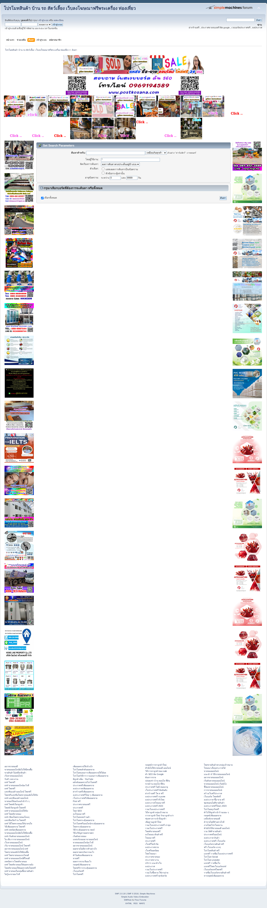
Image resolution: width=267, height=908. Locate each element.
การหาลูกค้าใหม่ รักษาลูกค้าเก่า (159, 815)
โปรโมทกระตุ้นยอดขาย (83, 820)
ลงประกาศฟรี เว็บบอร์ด (214, 841)
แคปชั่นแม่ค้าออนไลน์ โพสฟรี (17, 791)
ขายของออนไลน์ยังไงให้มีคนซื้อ (18, 769)
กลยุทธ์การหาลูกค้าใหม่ (156, 765)
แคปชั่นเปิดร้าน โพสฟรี (15, 820)
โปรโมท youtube (212, 860)
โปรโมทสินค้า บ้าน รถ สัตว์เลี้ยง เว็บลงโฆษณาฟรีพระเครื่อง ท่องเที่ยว (70, 8)
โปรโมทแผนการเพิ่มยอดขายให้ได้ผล (89, 772)
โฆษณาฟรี (150, 838)
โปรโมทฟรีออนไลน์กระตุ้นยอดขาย (88, 823)
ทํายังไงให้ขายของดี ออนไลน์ (158, 768)
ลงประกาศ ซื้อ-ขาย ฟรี (214, 799)
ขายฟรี (76, 858)
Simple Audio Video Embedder (135, 897)
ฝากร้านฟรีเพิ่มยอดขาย (83, 791)
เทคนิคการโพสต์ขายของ (15, 861)
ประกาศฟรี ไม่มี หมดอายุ (156, 787)
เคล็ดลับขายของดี (212, 818)
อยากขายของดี (11, 766)
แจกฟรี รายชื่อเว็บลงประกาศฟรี (218, 853)
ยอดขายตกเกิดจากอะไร (83, 852)
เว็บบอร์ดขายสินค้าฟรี (214, 844)
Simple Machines (147, 894)
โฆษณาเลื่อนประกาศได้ (215, 768)
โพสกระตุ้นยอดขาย (81, 826)
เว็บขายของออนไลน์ (13, 842)
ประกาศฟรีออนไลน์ (212, 834)
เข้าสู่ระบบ (43, 20)
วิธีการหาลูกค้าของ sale (156, 771)
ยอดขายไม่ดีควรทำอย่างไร (85, 849)
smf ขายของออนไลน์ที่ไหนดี (17, 858)
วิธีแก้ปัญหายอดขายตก (83, 833)
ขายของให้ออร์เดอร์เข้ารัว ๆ (17, 801)
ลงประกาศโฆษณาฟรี (155, 803)
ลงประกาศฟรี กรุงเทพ (155, 796)
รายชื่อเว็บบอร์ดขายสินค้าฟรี (217, 872)
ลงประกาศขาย (152, 847)
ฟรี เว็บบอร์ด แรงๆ (212, 847)
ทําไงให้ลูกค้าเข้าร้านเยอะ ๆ (216, 812)
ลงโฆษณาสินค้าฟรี (154, 834)
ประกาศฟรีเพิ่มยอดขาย (83, 785)
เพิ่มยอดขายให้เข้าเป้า (83, 766)
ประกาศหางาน (152, 860)
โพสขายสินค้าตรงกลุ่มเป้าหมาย (218, 765)
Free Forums (140, 900)
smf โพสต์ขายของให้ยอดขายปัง (18, 864)
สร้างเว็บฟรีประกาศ (213, 793)
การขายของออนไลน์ (213, 790)
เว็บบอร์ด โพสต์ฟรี (212, 796)
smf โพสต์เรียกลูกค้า (13, 804)
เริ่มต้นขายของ (79, 836)
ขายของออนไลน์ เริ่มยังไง (215, 784)
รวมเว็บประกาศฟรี (153, 828)
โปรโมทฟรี (78, 874)
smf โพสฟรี (9, 782)
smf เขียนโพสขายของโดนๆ (17, 817)
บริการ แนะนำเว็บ (153, 863)
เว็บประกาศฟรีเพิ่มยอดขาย (85, 798)
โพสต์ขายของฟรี (152, 831)
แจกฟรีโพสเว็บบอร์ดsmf (215, 866)
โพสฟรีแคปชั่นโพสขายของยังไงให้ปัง (21, 795)
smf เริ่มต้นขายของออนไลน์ (16, 836)
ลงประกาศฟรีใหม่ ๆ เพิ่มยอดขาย (87, 795)
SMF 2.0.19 (120, 894)
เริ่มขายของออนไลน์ (13, 776)
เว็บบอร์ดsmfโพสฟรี (213, 869)
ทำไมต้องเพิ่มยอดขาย (82, 855)
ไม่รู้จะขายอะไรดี (12, 874)
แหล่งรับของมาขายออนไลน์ (85, 839)
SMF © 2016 (133, 894)
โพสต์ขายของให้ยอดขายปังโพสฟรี (20, 868)
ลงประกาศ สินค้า (212, 838)
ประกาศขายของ (152, 857)
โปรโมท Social (211, 857)
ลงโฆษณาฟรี (79, 814)
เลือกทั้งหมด (50, 197)
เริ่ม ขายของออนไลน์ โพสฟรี (17, 845)
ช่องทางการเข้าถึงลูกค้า (155, 818)
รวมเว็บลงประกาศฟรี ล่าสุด (158, 825)
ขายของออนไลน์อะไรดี (83, 842)
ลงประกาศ (150, 866)
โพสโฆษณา (150, 853)
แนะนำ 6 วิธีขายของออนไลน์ (217, 774)
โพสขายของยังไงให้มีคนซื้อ (16, 852)
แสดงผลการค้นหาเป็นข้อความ (121, 169)
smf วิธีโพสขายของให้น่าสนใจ (18, 823)
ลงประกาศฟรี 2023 (154, 806)
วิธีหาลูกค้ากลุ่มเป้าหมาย (156, 812)
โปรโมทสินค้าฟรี (212, 850)
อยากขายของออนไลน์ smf (16, 849)
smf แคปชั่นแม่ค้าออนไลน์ (16, 798)
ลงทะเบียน (59, 20)
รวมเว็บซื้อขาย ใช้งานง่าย (156, 872)
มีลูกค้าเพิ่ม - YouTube (83, 779)
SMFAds (127, 900)
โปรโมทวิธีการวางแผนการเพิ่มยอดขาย (90, 776)
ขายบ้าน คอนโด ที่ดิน (155, 784)
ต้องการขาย (150, 777)
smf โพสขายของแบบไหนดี (16, 855)
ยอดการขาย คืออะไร (82, 861)
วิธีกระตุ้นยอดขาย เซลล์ (84, 830)
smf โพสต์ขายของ (12, 814)
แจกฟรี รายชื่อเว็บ (212, 863)
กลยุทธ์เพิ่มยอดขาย (81, 864)
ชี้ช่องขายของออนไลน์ (213, 787)
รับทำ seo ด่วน (11, 779)
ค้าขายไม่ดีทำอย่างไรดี (214, 822)
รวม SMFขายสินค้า (213, 831)
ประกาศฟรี (78, 807)
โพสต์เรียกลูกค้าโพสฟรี (15, 807)
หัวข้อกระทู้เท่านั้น (115, 173)
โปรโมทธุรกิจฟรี (211, 809)
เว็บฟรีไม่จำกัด (152, 844)
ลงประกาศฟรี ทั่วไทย (154, 799)
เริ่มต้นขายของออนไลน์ (214, 780)
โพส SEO (77, 811)
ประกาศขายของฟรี (81, 804)
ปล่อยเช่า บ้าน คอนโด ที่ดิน (157, 780)
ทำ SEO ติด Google (154, 774)
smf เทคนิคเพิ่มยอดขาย (15, 830)
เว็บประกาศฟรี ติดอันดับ (156, 790)
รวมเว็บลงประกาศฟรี (155, 809)
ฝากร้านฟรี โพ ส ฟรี (154, 793)
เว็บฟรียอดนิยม (152, 850)
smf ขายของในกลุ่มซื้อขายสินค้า (19, 871)
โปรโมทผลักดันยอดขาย (83, 769)
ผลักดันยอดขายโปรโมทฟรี (85, 782)
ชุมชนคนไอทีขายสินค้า (214, 803)
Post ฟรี (77, 801)
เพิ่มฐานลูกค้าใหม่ (153, 822)
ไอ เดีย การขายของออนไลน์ (16, 839)
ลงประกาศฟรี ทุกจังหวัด (156, 876)
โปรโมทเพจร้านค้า (81, 817)
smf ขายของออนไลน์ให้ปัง (16, 811)
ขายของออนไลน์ (211, 771)
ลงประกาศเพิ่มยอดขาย (83, 788)
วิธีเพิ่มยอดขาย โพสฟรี (14, 826)
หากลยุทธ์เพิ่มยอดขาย (214, 876)
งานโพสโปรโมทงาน (213, 825)
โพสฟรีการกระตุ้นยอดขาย (85, 868)
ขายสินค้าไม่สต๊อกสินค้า (15, 772)
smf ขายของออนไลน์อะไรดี (16, 785)
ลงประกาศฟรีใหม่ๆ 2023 (215, 806)
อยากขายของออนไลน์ (82, 845)
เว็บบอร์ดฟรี (78, 871)
